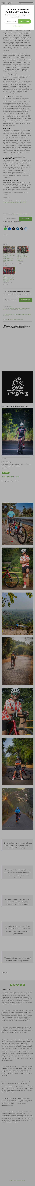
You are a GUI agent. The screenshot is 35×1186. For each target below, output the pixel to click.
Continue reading (17, 26)
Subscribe (24, 21)
